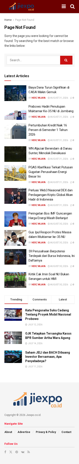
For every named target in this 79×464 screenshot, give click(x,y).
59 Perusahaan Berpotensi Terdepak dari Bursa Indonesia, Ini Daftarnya (52, 255)
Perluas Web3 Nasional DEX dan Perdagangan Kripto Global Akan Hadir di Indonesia (51, 194)
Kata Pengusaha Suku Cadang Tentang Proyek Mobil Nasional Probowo (48, 315)
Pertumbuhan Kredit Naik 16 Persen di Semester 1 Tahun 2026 (48, 129)
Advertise (24, 432)
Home (8, 19)
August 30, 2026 (59, 224)
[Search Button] (66, 60)
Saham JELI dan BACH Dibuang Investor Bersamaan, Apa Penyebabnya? (47, 357)
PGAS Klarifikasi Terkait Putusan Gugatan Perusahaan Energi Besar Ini (51, 171)
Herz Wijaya (39, 98)
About (8, 432)
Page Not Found (24, 19)
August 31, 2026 (59, 98)
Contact (66, 432)
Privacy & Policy (46, 432)
